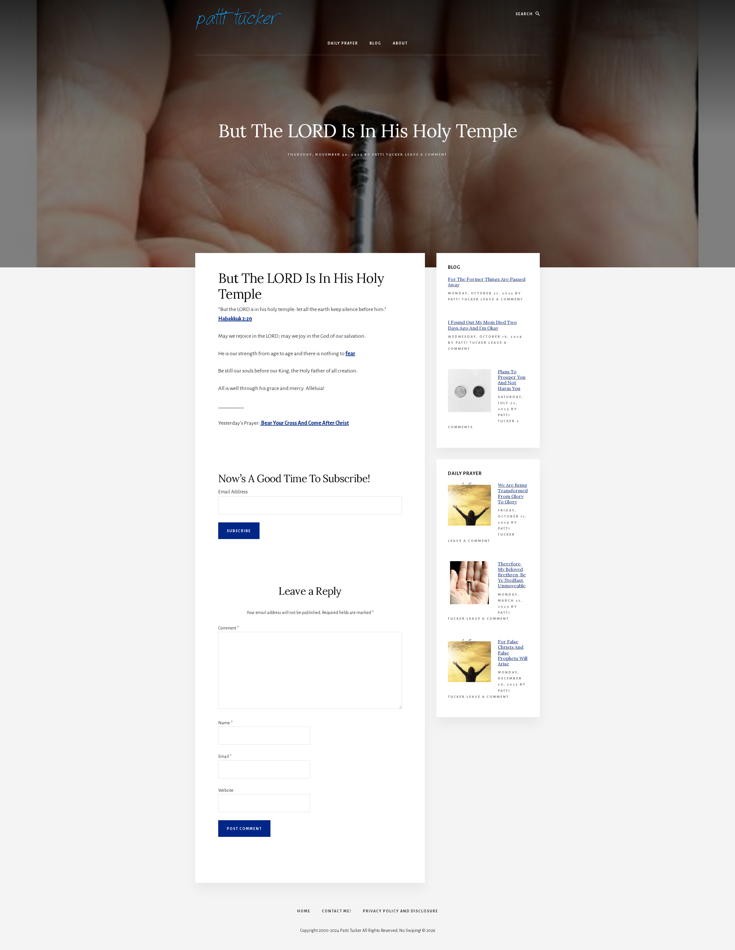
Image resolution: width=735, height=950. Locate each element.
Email (224, 756)
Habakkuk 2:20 (235, 319)
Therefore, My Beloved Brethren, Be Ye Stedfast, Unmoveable (512, 575)
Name (225, 723)
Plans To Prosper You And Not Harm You (511, 380)
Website (225, 790)
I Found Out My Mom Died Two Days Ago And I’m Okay (482, 325)
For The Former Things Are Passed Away (486, 281)
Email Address (233, 492)
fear (350, 353)
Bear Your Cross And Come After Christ (304, 423)
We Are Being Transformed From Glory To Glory (513, 493)
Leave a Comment (426, 155)
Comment (228, 628)
